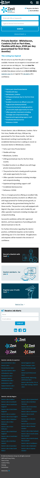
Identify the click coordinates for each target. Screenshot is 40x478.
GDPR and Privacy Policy (8, 458)
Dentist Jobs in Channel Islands (28, 427)
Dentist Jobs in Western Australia (28, 420)
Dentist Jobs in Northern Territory (28, 403)
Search (20, 29)
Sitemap (3, 465)
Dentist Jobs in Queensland (29, 399)
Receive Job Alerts (33, 8)
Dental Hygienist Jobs (27, 363)
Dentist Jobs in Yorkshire (8, 419)
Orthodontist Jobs (6, 373)
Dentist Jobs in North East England (9, 433)
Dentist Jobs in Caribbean (28, 443)
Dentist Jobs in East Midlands (7, 428)
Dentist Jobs (5, 365)
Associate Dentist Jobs (8, 363)
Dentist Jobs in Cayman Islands (28, 450)
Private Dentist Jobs (7, 368)
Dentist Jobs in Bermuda (28, 446)
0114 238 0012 (34, 11)
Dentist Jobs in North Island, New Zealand (29, 440)
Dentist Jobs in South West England (9, 437)
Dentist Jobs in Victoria (28, 424)
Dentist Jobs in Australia (8, 446)
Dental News (4, 467)
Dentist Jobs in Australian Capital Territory (29, 408)
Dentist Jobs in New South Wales (9, 450)
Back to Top (19, 304)
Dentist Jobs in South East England (9, 406)
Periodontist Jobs (6, 376)
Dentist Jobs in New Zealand (29, 431)
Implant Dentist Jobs (7, 386)
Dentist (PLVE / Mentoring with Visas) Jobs (28, 379)
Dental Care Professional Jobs (28, 374)
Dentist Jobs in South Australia (27, 415)
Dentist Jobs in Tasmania (28, 411)
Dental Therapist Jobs (27, 365)
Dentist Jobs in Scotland (8, 402)
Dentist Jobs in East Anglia (9, 416)
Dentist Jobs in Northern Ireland (8, 442)
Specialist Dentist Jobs (8, 370)
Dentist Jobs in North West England (9, 410)
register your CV (6, 74)
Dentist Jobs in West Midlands (7, 423)
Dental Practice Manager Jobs (28, 369)
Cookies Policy (5, 463)
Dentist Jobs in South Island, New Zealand (29, 435)
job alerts (26, 74)
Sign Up (20, 323)
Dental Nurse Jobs (6, 388)
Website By (5, 471)
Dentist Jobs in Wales (7, 399)
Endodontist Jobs (6, 383)
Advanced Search (19, 34)
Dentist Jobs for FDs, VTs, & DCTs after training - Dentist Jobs (29, 385)
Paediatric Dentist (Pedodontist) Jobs (7, 379)
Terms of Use (5, 460)
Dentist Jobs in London (8, 414)
